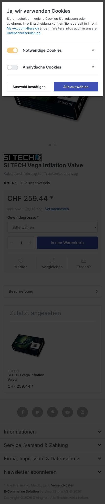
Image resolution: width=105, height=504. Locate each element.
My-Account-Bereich (23, 28)
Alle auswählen (76, 87)
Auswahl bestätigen (29, 87)
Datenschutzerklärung (24, 33)
